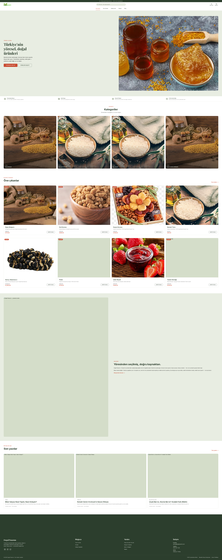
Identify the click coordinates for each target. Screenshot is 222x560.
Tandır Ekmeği (172, 280)
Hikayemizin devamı (119, 372)
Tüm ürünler (214, 182)
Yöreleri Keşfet (25, 65)
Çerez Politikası (215, 557)
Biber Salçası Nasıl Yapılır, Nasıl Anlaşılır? (21, 502)
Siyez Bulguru (9, 227)
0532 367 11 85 (176, 547)
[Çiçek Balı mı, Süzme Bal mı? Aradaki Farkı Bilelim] (183, 476)
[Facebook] (7, 549)
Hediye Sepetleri (78, 547)
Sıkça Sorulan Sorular (129, 542)
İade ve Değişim (127, 547)
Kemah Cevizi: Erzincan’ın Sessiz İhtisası (93, 502)
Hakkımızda (113, 8)
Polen (61, 280)
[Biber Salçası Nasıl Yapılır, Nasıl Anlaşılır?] (39, 476)
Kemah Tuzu (171, 227)
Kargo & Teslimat (128, 544)
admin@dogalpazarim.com (179, 544)
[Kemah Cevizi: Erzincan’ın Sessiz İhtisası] (111, 476)
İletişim (120, 8)
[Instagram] (5, 549)
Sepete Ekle (51, 232)
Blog (125, 8)
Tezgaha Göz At (10, 65)
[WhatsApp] (10, 549)
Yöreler (76, 544)
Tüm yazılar (214, 450)
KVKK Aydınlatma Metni (192, 557)
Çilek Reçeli (117, 280)
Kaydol (137, 525)
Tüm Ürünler (105, 8)
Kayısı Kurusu (117, 227)
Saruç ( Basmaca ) (11, 280)
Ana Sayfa (98, 8)
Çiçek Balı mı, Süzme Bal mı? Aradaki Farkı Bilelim (168, 502)
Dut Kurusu (63, 227)
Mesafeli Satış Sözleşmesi (204, 557)
